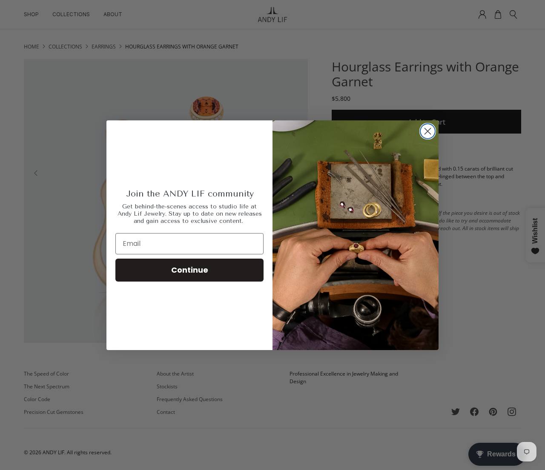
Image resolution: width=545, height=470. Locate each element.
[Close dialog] (427, 131)
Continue (189, 270)
